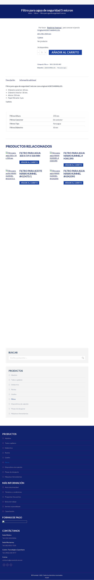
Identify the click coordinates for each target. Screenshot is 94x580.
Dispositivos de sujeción (20, 404)
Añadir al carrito (65, 52)
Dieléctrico (15, 385)
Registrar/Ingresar (54, 28)
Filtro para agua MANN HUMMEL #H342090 (74, 173)
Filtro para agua (61, 67)
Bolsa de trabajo (10, 502)
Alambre (14, 375)
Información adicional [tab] (27, 80)
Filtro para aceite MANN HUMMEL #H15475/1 (30, 173)
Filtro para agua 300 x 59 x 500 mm (30, 154)
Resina (13, 389)
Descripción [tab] (10, 80)
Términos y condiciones (13, 492)
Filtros (46, 64)
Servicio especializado (12, 506)
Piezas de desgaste (18, 409)
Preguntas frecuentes (13, 497)
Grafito (13, 394)
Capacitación (9, 511)
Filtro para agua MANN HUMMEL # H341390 (74, 156)
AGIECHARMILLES (50, 67)
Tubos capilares (16, 380)
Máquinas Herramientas (19, 414)
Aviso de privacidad (12, 487)
